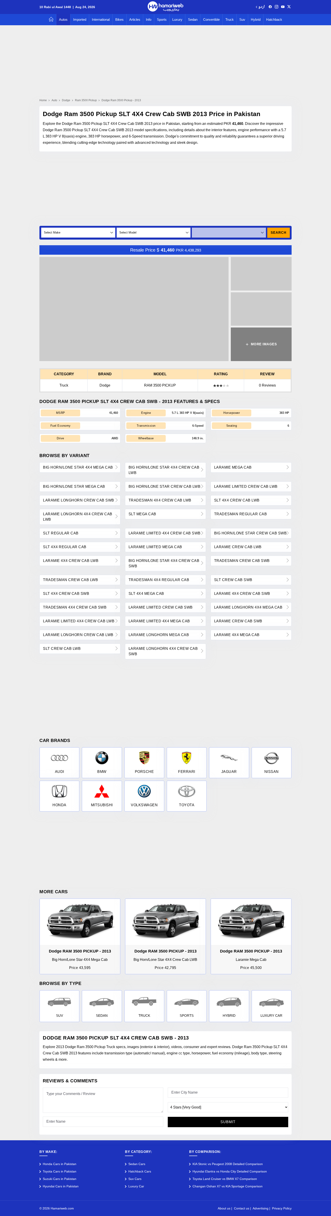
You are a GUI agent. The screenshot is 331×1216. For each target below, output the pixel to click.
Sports (162, 19)
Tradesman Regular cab (240, 514)
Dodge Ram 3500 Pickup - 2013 (121, 100)
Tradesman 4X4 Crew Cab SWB (75, 607)
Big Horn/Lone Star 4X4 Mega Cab (78, 467)
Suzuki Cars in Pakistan (59, 1179)
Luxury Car (136, 1186)
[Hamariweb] (165, 7)
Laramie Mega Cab (233, 467)
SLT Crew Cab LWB (62, 648)
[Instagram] (276, 7)
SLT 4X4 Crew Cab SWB (66, 593)
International (101, 19)
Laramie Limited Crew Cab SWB (161, 607)
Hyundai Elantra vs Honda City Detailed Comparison (230, 1171)
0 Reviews (267, 385)
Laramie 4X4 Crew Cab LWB (70, 561)
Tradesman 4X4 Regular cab (159, 580)
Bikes (119, 19)
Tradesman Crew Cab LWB (70, 580)
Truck (229, 19)
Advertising (260, 1208)
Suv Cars (134, 1179)
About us (224, 1208)
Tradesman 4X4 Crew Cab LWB (160, 500)
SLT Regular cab (61, 533)
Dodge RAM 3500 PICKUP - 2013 (80, 951)
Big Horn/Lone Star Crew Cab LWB (165, 486)
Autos (63, 19)
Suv (242, 19)
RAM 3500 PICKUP (160, 385)
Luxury (177, 19)
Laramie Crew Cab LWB (238, 547)
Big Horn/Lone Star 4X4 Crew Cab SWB (164, 563)
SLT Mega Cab (142, 514)
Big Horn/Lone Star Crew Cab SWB (250, 533)
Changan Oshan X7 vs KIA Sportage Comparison (228, 1186)
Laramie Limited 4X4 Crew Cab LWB (78, 621)
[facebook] (270, 7)
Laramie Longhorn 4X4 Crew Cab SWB (163, 651)
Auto (54, 100)
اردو (261, 7)
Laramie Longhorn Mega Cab (159, 635)
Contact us (241, 1208)
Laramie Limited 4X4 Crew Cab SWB (165, 533)
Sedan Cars (136, 1164)
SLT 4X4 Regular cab (64, 547)
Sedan (192, 19)
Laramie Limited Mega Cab (155, 547)
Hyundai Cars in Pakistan (61, 1186)
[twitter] (289, 7)
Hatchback (274, 19)
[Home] (51, 19)
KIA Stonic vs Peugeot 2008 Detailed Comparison (228, 1164)
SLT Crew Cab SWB (233, 580)
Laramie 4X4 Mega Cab (237, 635)
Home (43, 100)
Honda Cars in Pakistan (59, 1164)
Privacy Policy (282, 1208)
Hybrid (256, 19)
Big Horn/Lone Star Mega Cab (74, 486)
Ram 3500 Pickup (86, 100)
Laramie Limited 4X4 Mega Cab (159, 621)
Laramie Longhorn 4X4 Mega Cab (248, 607)
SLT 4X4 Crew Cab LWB (237, 500)
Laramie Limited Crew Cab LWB (246, 486)
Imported (79, 19)
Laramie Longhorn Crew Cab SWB (78, 500)
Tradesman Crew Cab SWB (242, 561)
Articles (134, 19)
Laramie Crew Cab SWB (238, 621)
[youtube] (283, 7)
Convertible (211, 19)
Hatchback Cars (139, 1171)
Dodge (66, 100)
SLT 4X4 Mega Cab (146, 593)
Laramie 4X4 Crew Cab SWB (242, 593)
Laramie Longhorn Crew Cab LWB (78, 635)
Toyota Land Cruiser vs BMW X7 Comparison (225, 1179)
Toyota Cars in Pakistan (59, 1171)
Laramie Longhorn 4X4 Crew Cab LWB (77, 516)
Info (148, 19)
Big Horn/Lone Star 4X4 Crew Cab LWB (164, 470)
